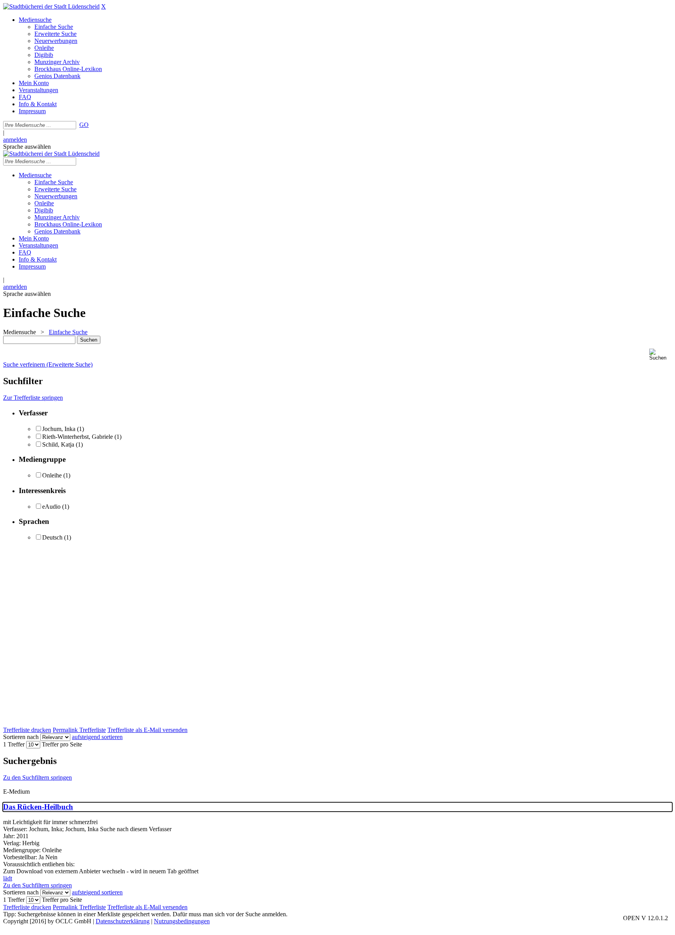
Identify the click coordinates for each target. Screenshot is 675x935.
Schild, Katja (58, 444)
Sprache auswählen (27, 146)
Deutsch (52, 537)
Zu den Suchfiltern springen (37, 777)
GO (84, 124)
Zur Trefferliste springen (33, 397)
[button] (660, 355)
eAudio (51, 506)
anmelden (15, 139)
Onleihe (52, 475)
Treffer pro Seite (62, 744)
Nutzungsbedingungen (182, 921)
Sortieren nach (21, 737)
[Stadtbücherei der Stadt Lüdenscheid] (51, 6)
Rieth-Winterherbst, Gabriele (77, 436)
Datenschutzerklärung (123, 921)
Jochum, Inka (58, 429)
